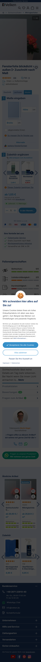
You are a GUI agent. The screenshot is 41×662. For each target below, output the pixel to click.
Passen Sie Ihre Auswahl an (20, 359)
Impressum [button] (6, 363)
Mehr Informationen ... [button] (20, 338)
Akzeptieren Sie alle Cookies (21, 345)
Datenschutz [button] (16, 363)
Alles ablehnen (20, 352)
